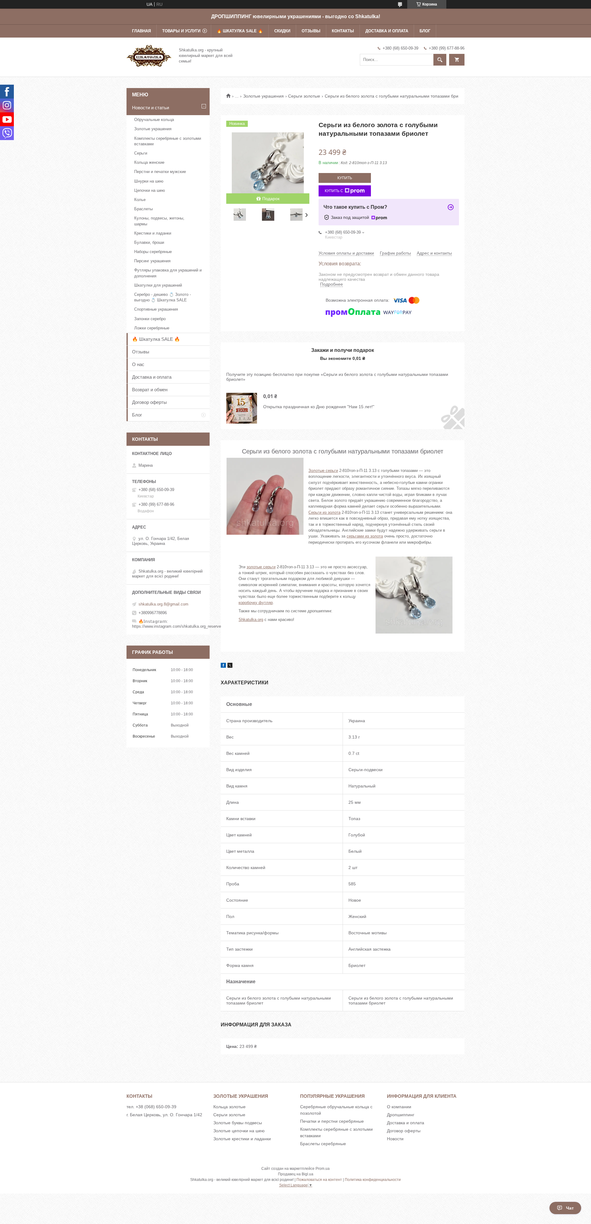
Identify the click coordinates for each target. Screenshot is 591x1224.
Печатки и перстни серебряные (332, 1121)
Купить (344, 178)
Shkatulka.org (251, 619)
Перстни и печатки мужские (160, 171)
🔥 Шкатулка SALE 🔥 (240, 31)
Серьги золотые (304, 96)
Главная (141, 31)
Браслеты (143, 209)
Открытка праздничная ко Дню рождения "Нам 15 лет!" (318, 406)
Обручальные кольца (154, 119)
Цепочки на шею (149, 190)
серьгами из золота (365, 536)
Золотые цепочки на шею (239, 1130)
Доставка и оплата (386, 31)
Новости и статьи (150, 107)
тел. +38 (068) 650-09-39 (151, 1106)
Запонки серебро (150, 318)
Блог (425, 31)
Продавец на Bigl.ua (295, 1174)
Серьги (140, 153)
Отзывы (311, 31)
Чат (570, 1208)
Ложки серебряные (151, 328)
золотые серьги (261, 567)
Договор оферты (149, 402)
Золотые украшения (263, 96)
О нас (138, 364)
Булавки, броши (149, 242)
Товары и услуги (181, 31)
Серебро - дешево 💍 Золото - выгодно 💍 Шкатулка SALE (162, 297)
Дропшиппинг (400, 1114)
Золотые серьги (323, 470)
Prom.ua (323, 1168)
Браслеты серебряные (323, 1143)
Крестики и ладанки (152, 233)
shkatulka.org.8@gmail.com (163, 604)
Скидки (282, 31)
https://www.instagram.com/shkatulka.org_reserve (176, 626)
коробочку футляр (256, 602)
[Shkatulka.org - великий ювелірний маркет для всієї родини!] (149, 55)
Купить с (334, 191)
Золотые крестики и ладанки (242, 1138)
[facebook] (223, 666)
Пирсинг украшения (152, 261)
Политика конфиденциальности (373, 1180)
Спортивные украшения (156, 309)
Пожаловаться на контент (319, 1180)
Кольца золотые (229, 1106)
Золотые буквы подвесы (237, 1122)
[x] (229, 666)
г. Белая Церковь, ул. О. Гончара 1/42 (164, 1114)
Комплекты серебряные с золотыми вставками (167, 141)
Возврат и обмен (149, 389)
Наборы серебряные (153, 251)
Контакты (343, 31)
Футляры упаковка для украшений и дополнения (168, 273)
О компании (399, 1106)
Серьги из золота (324, 512)
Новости (395, 1138)
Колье (140, 199)
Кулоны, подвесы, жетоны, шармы (159, 221)
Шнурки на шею (148, 181)
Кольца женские (149, 162)
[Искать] (439, 60)
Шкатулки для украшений (158, 285)
